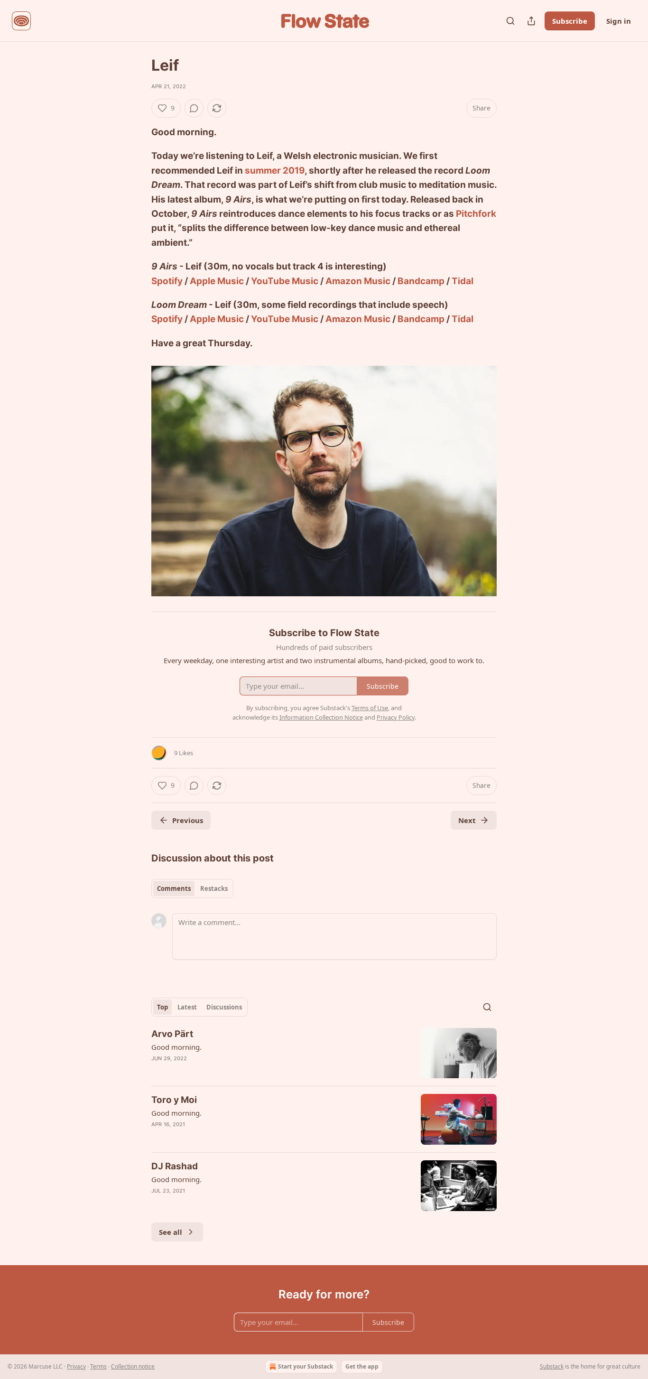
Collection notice (133, 1366)
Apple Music (217, 281)
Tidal (462, 281)
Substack (552, 1366)
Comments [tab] (174, 888)
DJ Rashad (174, 1166)
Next (467, 820)
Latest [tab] (187, 1007)
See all (170, 1232)
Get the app (362, 1366)
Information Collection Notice (321, 717)
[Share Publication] (531, 20)
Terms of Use (370, 707)
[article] (324, 1053)
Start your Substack (305, 1366)
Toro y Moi (174, 1099)
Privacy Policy (396, 717)
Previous (187, 820)
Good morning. (176, 1047)
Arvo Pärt (172, 1033)
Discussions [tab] (224, 1007)
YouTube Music (284, 281)
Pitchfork (476, 213)
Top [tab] (162, 1007)
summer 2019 (275, 170)
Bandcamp (421, 281)
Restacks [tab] (214, 888)
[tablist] (192, 888)
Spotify (167, 281)
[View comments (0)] (194, 108)
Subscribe (569, 21)
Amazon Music (357, 281)
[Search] (510, 20)
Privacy (76, 1366)
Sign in (618, 21)
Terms (98, 1366)
